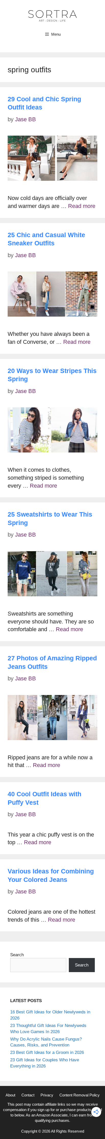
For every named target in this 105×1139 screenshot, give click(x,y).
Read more (81, 206)
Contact (27, 1095)
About (10, 1095)
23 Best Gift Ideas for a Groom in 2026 (47, 1052)
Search (17, 954)
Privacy (47, 1095)
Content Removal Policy (79, 1095)
